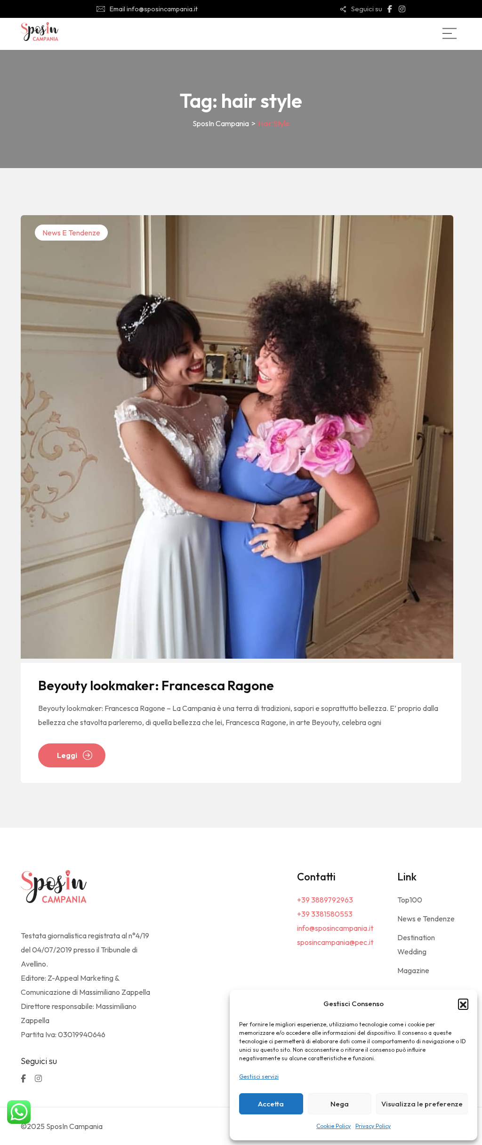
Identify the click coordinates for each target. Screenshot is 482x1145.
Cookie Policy (333, 1125)
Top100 (409, 899)
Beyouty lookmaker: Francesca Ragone (156, 685)
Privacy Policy (373, 1125)
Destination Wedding (416, 944)
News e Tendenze (71, 232)
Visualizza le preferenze (422, 1103)
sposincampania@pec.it (335, 942)
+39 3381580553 (325, 914)
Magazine (413, 970)
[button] (463, 1003)
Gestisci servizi (259, 1076)
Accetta (271, 1103)
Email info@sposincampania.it (154, 9)
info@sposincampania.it (335, 928)
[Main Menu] (449, 33)
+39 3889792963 (325, 899)
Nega (339, 1103)
